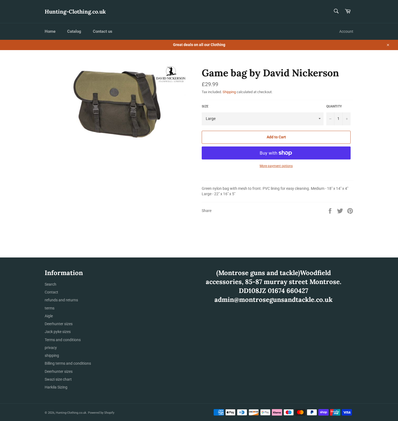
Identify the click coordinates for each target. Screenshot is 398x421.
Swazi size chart (58, 379)
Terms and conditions (63, 340)
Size (205, 106)
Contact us (102, 31)
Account (346, 31)
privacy (51, 347)
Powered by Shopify (101, 413)
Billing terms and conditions (68, 363)
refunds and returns (61, 300)
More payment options (276, 166)
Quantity (334, 106)
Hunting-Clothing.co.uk (75, 11)
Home (50, 31)
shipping (52, 355)
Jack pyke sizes (58, 331)
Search (50, 284)
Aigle (49, 316)
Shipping (229, 92)
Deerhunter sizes (59, 324)
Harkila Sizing (56, 387)
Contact (51, 292)
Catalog (74, 31)
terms (49, 308)
